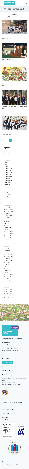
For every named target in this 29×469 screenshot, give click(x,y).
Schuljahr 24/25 (8, 178)
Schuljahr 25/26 (8, 180)
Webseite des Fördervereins (9, 371)
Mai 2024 (6, 244)
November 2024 (8, 233)
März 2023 (6, 268)
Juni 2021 (6, 279)
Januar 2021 (7, 281)
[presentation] (14, 27)
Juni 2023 (6, 266)
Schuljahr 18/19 (8, 166)
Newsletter (7, 160)
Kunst (5, 156)
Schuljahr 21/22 (8, 172)
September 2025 (8, 215)
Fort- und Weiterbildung (8, 409)
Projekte (6, 164)
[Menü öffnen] (26, 3)
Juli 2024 (6, 240)
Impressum (5, 417)
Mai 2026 (6, 199)
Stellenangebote (6, 406)
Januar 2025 (7, 229)
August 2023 (7, 262)
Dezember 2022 (8, 274)
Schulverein (7, 184)
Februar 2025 (7, 227)
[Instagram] (3, 462)
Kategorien (14, 14)
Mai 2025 (6, 221)
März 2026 (6, 203)
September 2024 (8, 238)
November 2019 (8, 291)
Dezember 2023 (8, 254)
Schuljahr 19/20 (8, 168)
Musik (5, 158)
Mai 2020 (6, 285)
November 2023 (8, 256)
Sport (5, 188)
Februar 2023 (7, 270)
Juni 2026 (6, 197)
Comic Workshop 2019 (9, 83)
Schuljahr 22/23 (8, 174)
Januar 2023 (7, 272)
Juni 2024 (6, 242)
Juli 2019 (6, 295)
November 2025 (8, 211)
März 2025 (6, 225)
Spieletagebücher (8, 186)
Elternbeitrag (5, 408)
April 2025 (6, 223)
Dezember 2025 (8, 209)
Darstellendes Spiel (9, 152)
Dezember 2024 (8, 231)
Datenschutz (5, 419)
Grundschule (7, 154)
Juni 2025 (6, 219)
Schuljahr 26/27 (8, 182)
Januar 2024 (7, 252)
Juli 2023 (6, 264)
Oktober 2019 (7, 293)
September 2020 (8, 283)
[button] (5, 392)
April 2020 (6, 287)
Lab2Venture (6, 36)
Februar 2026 (7, 205)
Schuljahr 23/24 (8, 176)
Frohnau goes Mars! (8, 59)
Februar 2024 (7, 250)
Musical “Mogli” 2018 (8, 132)
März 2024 (7, 248)
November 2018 (8, 297)
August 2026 (7, 195)
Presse (6, 162)
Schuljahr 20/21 (8, 170)
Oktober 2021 (7, 277)
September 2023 (8, 260)
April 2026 (6, 201)
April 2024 (6, 246)
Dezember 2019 (8, 289)
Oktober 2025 (7, 213)
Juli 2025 (6, 217)
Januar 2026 (7, 207)
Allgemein (6, 150)
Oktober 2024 (7, 236)
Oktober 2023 (7, 258)
